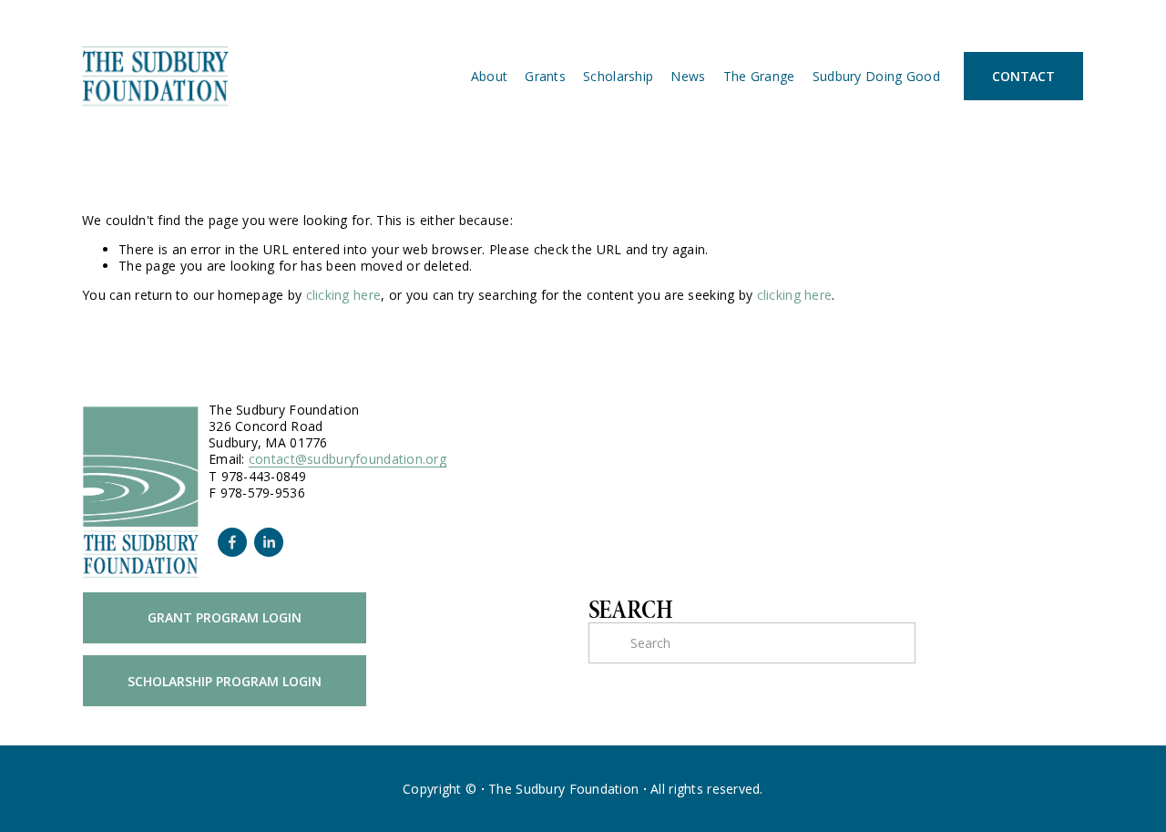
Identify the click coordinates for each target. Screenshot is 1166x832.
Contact (1023, 76)
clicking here (344, 294)
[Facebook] (232, 542)
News (687, 76)
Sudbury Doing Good (876, 76)
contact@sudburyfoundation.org (347, 459)
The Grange (759, 76)
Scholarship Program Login (225, 681)
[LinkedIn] (268, 542)
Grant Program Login (225, 617)
